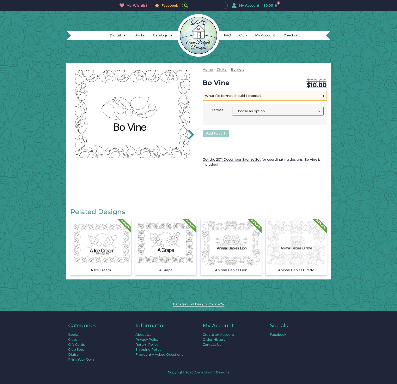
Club (243, 35)
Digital (115, 35)
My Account (265, 35)
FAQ (227, 35)
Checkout (291, 35)
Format (217, 109)
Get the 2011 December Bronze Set (232, 159)
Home (208, 69)
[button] (188, 134)
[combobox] (205, 5)
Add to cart (215, 133)
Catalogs (160, 35)
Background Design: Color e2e (198, 304)
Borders (237, 69)
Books (139, 35)
